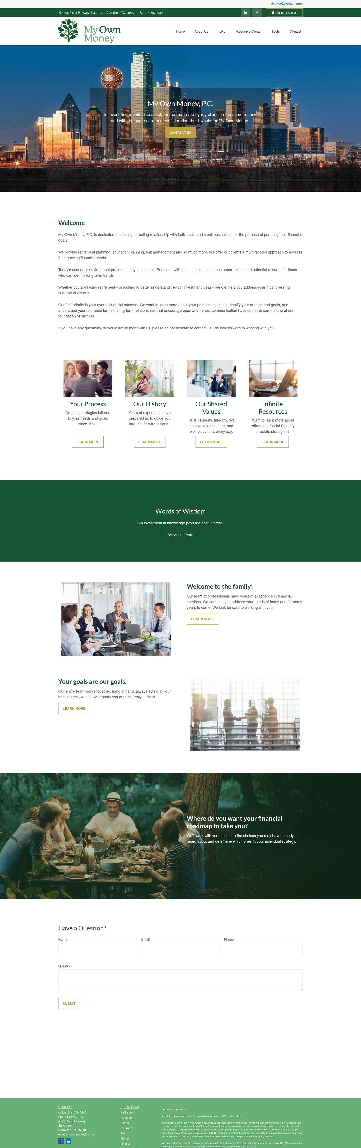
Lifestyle (126, 1144)
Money (125, 1138)
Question (65, 966)
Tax (123, 1133)
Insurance (127, 1128)
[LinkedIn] (245, 12)
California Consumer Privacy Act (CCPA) (267, 1142)
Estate (125, 1123)
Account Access (286, 12)
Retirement (128, 1112)
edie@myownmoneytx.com (76, 1134)
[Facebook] (257, 12)
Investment (128, 1117)
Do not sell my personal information (239, 1146)
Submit (69, 1003)
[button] (180, 31)
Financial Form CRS (177, 1109)
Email (145, 939)
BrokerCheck (234, 1115)
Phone (229, 939)
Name (62, 939)
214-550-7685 (154, 12)
